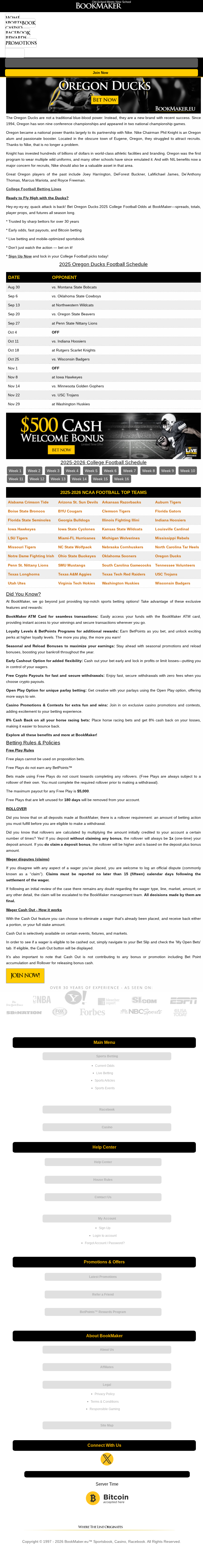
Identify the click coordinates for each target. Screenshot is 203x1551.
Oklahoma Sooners (119, 556)
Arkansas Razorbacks (121, 502)
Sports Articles (105, 1080)
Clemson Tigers (116, 511)
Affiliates (107, 1367)
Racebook (17, 33)
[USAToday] (181, 1016)
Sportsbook (20, 23)
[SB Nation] (24, 1016)
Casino (13, 28)
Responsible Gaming (105, 1409)
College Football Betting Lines (33, 189)
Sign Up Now (20, 256)
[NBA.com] (42, 1004)
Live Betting (104, 1073)
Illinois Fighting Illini (120, 520)
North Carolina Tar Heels (177, 547)
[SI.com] (144, 1004)
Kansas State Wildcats (122, 529)
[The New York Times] (14, 1005)
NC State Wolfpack (75, 547)
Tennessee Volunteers (175, 565)
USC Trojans (166, 574)
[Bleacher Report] (109, 1004)
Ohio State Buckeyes (77, 556)
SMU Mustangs (71, 565)
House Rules (103, 1180)
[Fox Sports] (60, 1016)
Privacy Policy (105, 1394)
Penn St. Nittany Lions (28, 565)
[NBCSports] (141, 1016)
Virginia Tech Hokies (76, 583)
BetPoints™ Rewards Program (103, 1312)
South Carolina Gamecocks (126, 565)
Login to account (105, 1236)
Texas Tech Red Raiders (123, 574)
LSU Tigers (18, 538)
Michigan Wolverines (121, 538)
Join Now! (25, 975)
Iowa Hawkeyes (22, 529)
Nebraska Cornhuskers (122, 547)
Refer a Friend (103, 1294)
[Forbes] (92, 1016)
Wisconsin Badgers (172, 583)
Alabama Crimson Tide (28, 502)
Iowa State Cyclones (76, 529)
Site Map (106, 1425)
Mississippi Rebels (172, 538)
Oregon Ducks (168, 556)
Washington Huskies (120, 583)
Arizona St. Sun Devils (78, 502)
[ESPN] (183, 1004)
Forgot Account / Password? (105, 1243)
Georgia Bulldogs (74, 520)
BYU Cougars (70, 511)
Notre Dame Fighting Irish (31, 556)
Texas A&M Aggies (74, 574)
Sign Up (104, 1228)
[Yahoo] (75, 1004)
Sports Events (105, 1088)
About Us (107, 1350)
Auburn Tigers (168, 502)
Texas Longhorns (24, 574)
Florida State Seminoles (29, 520)
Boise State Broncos (26, 511)
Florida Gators (168, 511)
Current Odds (104, 1066)
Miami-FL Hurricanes (76, 538)
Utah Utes (17, 583)
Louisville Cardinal (172, 529)
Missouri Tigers (22, 547)
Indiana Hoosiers (170, 520)
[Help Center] (14, 53)
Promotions (20, 43)
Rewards (15, 38)
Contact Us (103, 1197)
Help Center (103, 1162)
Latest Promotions (103, 1277)
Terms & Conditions (105, 1401)
